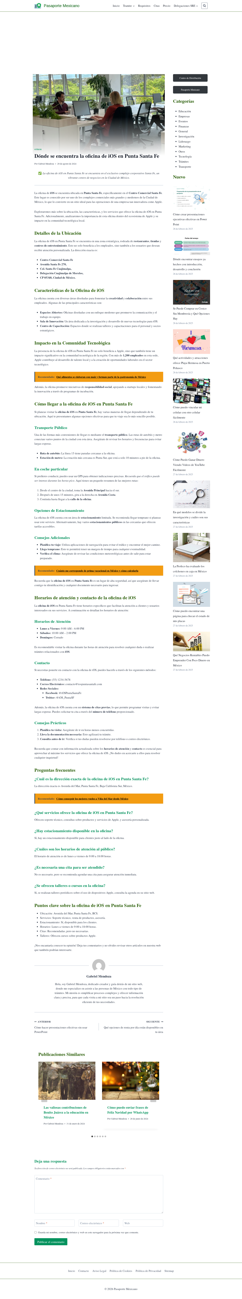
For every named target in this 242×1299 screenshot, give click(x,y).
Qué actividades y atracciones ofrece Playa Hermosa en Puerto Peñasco (191, 363)
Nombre (41, 1223)
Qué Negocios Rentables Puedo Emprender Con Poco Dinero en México (191, 660)
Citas (157, 6)
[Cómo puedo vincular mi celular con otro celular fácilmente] (191, 391)
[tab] (92, 1136)
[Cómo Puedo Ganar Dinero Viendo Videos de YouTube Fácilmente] (191, 442)
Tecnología (185, 156)
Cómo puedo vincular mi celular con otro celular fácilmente (187, 412)
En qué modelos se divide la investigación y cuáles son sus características (190, 517)
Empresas (184, 116)
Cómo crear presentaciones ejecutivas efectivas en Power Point (190, 219)
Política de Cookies (121, 1271)
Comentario (44, 1178)
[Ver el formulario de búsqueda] (204, 6)
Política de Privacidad (148, 1271)
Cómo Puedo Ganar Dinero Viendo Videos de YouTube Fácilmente (189, 465)
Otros (38, 149)
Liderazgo (184, 141)
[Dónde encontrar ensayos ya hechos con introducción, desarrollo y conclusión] (191, 245)
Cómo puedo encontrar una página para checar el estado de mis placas (191, 616)
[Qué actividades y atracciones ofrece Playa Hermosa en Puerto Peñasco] (191, 341)
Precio (166, 6)
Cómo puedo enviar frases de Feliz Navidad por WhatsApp (127, 1110)
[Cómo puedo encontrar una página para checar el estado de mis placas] (191, 594)
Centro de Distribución (190, 78)
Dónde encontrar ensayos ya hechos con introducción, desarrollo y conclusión (189, 264)
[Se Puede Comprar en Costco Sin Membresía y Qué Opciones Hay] (191, 292)
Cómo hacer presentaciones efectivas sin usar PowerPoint (60, 1027)
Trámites (184, 161)
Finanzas (184, 126)
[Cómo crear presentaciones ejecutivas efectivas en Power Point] (191, 198)
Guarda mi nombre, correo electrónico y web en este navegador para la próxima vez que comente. (88, 1232)
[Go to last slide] (44, 1097)
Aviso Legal (99, 1271)
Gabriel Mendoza (46, 163)
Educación (185, 111)
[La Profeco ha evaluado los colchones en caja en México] (191, 547)
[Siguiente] (153, 1097)
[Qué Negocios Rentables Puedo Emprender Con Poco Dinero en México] (191, 641)
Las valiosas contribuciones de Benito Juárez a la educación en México (66, 1112)
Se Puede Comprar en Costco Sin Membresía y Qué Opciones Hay (191, 313)
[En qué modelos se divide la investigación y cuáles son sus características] (191, 494)
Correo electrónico (92, 1223)
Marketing (185, 146)
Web (127, 1223)
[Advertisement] (121, 36)
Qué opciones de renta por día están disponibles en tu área (133, 1027)
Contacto (83, 1271)
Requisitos (144, 6)
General (183, 131)
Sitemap (169, 1271)
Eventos (183, 121)
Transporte (185, 166)
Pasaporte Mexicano (190, 89)
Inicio (116, 6)
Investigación (186, 136)
